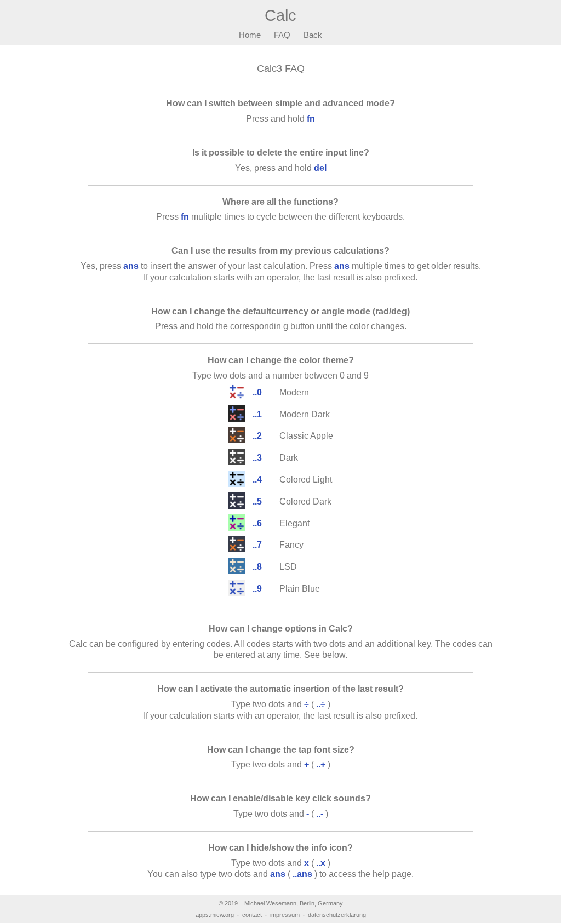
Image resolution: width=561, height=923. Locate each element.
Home (250, 34)
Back (313, 34)
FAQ (282, 34)
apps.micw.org (215, 914)
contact (252, 914)
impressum (285, 914)
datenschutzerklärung (337, 914)
